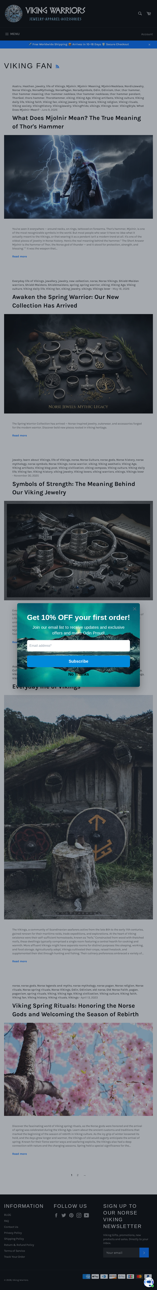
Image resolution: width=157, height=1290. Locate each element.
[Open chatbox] (149, 1282)
